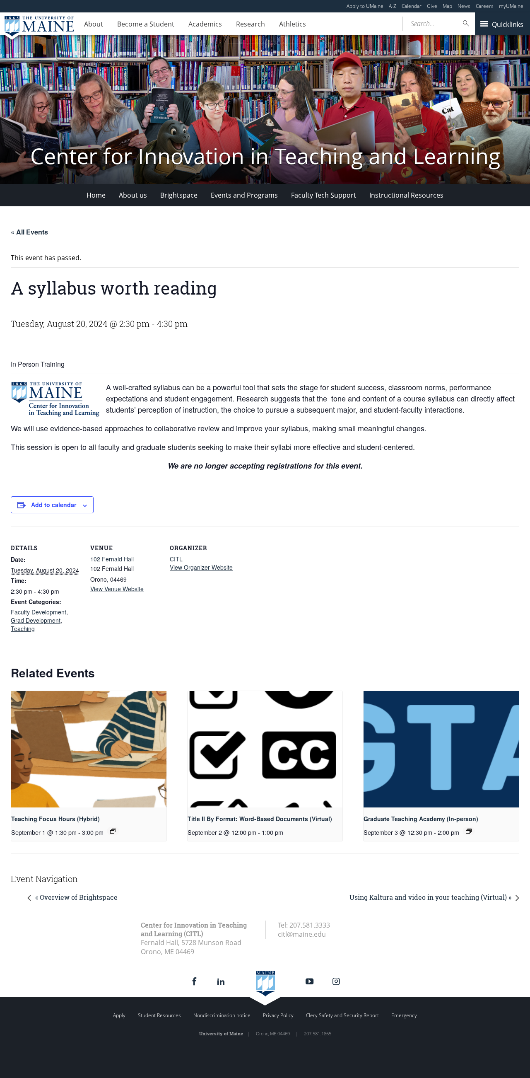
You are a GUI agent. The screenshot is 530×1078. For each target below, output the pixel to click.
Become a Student (145, 24)
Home (96, 195)
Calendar (412, 6)
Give (432, 6)
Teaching (23, 628)
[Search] (466, 23)
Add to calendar (53, 504)
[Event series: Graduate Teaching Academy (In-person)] (469, 831)
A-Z (392, 6)
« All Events (29, 232)
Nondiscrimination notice (222, 1015)
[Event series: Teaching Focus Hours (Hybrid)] (113, 831)
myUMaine (511, 6)
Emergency (404, 1015)
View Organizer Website (201, 567)
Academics (205, 24)
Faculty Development (38, 612)
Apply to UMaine (365, 6)
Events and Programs (244, 195)
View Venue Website (117, 589)
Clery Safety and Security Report (342, 1015)
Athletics (292, 24)
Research (250, 24)
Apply (119, 1015)
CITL (176, 559)
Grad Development (35, 620)
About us (133, 195)
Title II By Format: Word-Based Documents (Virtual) (260, 819)
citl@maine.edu (302, 934)
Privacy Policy (278, 1015)
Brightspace (179, 195)
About (93, 24)
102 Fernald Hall (112, 559)
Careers (485, 6)
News (464, 6)
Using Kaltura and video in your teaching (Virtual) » (430, 897)
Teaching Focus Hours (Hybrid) (55, 819)
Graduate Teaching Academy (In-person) (421, 819)
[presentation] (88, 749)
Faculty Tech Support (323, 195)
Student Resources (159, 1015)
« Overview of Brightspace (76, 897)
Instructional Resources (406, 195)
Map (447, 6)
